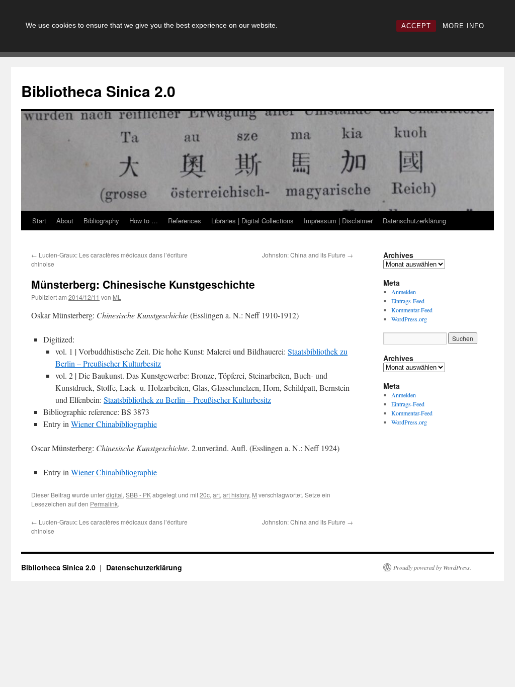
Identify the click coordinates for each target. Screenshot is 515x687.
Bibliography (101, 220)
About (64, 220)
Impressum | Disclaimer (338, 220)
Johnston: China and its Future (307, 254)
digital (114, 494)
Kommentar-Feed (412, 310)
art (216, 494)
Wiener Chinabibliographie (114, 423)
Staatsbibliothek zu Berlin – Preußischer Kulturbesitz (187, 399)
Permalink (104, 503)
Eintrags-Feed (407, 301)
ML (117, 297)
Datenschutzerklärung (414, 220)
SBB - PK (138, 494)
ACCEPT (416, 26)
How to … (143, 220)
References (184, 220)
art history (236, 494)
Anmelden (403, 292)
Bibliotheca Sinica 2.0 (98, 91)
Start (39, 220)
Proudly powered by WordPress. (432, 567)
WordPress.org (409, 319)
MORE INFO (463, 26)
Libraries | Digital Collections (252, 220)
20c (205, 494)
